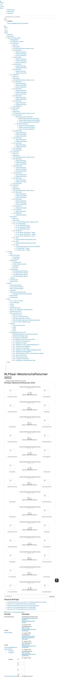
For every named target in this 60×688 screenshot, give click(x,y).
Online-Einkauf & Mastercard (18, 292)
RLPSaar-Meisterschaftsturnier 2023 (26, 239)
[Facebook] (7, 365)
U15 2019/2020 (17, 183)
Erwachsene (13, 216)
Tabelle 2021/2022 (21, 73)
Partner (9, 283)
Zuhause (12, 323)
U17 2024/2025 (17, 192)
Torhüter (12, 278)
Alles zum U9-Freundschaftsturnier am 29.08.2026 (21, 604)
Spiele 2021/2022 (21, 71)
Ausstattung (16, 257)
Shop (8, 362)
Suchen (51, 596)
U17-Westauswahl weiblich (20, 276)
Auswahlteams (14, 269)
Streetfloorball (17, 262)
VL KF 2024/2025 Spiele (23, 225)
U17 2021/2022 (17, 209)
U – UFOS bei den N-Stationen (21, 341)
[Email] (7, 370)
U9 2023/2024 (17, 57)
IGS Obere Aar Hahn (15, 311)
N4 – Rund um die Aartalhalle (21, 348)
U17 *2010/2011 (14, 185)
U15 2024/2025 (17, 159)
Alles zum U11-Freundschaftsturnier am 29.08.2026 (21, 607)
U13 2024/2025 (17, 115)
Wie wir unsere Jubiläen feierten (22, 322)
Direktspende (11, 10)
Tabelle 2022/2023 (21, 67)
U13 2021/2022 (17, 143)
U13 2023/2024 (17, 131)
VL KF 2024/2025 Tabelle (23, 227)
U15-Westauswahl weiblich (20, 274)
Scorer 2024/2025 (21, 55)
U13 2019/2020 (17, 150)
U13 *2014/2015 (14, 108)
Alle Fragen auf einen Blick (20, 337)
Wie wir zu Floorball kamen (20, 316)
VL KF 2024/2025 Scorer (23, 229)
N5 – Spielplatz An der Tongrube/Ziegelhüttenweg (27, 350)
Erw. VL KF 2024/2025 (19, 223)
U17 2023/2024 (17, 199)
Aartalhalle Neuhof (15, 308)
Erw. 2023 (16, 237)
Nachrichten (10, 36)
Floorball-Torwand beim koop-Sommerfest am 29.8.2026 (23, 605)
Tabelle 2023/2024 (21, 60)
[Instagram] (7, 367)
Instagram (11, 652)
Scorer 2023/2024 (21, 62)
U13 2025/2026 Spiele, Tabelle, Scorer (23, 113)
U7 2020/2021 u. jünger (16, 41)
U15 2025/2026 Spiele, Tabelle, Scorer (23, 157)
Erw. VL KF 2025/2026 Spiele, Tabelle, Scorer (25, 222)
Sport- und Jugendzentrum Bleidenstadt (21, 309)
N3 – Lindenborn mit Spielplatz (21, 346)
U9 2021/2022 (17, 69)
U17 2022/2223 (17, 206)
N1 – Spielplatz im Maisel (20, 343)
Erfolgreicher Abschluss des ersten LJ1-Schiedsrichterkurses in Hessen (26, 602)
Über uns (15, 45)
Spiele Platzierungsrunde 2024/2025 (29, 118)
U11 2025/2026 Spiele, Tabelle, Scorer (23, 80)
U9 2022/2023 (17, 64)
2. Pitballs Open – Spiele (22, 248)
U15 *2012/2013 (14, 152)
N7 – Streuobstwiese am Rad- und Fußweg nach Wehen (28, 353)
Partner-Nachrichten (15, 285)
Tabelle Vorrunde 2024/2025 (27, 127)
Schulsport (16, 265)
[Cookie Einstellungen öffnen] (11, 682)
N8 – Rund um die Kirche (20, 355)
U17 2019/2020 (17, 213)
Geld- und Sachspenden (16, 288)
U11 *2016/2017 (14, 74)
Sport (14, 330)
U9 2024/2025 (17, 50)
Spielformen (13, 260)
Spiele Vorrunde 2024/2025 (26, 125)
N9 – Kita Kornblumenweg (20, 357)
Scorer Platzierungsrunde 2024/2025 (29, 122)
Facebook (11, 651)
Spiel (14, 329)
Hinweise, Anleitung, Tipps (20, 336)
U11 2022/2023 (17, 96)
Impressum (10, 13)
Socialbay (13, 290)
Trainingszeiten (14, 39)
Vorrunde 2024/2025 (22, 124)
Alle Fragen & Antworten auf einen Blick (24, 339)
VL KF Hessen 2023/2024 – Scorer (25, 236)
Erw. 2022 (16, 241)
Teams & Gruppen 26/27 (14, 38)
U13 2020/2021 (17, 148)
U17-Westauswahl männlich (20, 273)
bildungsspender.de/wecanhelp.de (22, 294)
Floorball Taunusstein (10, 676)
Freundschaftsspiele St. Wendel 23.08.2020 (28, 246)
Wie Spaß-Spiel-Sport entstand (21, 318)
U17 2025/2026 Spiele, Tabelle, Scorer (23, 190)
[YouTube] (7, 368)
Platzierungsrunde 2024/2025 (24, 117)
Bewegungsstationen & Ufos (18, 332)
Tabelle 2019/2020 (21, 215)
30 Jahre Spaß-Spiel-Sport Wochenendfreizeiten (26, 320)
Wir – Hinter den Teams (16, 301)
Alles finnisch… (14, 295)
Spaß (14, 327)
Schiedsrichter (14, 280)
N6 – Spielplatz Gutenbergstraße (22, 351)
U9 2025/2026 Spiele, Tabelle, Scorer (23, 48)
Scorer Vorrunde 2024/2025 (27, 129)
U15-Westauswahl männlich (20, 271)
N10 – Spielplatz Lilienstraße (21, 358)
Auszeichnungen (14, 302)
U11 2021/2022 (17, 101)
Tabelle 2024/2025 (21, 53)
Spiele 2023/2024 (21, 59)
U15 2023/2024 (17, 166)
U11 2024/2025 (17, 82)
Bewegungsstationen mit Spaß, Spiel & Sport (25, 334)
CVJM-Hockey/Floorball (19, 264)
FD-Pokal (15, 267)
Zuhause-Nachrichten (19, 325)
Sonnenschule (14, 297)
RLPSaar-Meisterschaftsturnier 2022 (26, 243)
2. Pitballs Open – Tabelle (23, 250)
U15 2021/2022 (17, 178)
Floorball (9, 251)
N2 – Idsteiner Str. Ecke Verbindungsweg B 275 (26, 344)
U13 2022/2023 (17, 138)
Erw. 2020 (16, 244)
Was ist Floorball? (15, 255)
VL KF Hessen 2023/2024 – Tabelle (25, 234)
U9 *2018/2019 (14, 43)
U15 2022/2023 (17, 173)
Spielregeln (16, 258)
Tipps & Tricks (14, 281)
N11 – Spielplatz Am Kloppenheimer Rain (24, 360)
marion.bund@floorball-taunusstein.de (17, 23)
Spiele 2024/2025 (21, 52)
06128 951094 (8, 632)
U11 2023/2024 (17, 89)
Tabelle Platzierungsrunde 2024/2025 (29, 120)
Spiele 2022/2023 (21, 66)
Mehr (8, 299)
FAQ (11, 253)
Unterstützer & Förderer (16, 287)
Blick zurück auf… (18, 315)
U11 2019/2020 (17, 106)
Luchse (12, 306)
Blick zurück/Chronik (16, 313)
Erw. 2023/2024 (17, 230)
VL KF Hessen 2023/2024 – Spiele (25, 232)
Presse (12, 304)
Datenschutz (10, 11)
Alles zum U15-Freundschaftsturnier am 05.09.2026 (21, 609)
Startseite (10, 34)
